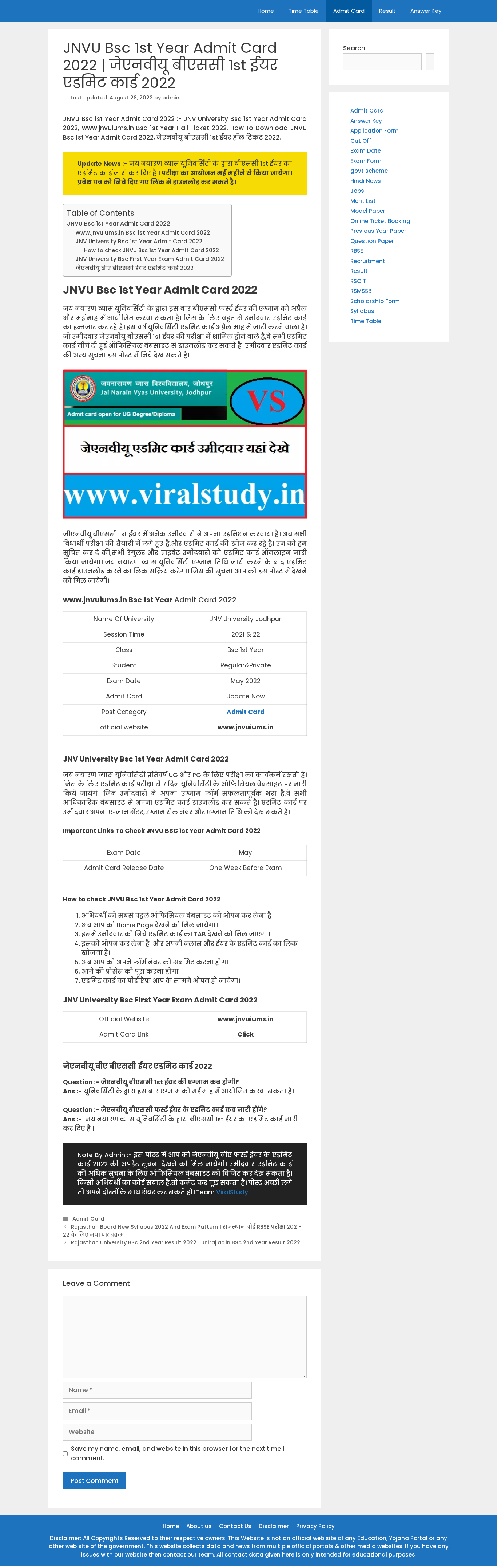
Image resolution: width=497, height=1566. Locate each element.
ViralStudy (232, 1192)
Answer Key (425, 11)
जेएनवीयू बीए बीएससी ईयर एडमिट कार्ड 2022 (135, 268)
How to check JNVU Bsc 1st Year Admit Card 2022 (151, 250)
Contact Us (235, 1526)
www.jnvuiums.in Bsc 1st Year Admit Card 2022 (143, 232)
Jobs (357, 191)
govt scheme (369, 171)
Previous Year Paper (378, 231)
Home (266, 11)
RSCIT (358, 281)
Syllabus (362, 311)
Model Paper (367, 211)
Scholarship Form (375, 301)
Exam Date (365, 150)
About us (199, 1526)
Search (354, 48)
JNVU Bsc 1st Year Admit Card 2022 (118, 223)
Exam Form (366, 161)
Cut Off (360, 141)
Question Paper (372, 241)
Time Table (304, 11)
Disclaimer (274, 1526)
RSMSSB (360, 291)
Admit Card (349, 11)
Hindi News (365, 181)
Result (387, 11)
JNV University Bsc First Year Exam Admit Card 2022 (150, 259)
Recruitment (367, 261)
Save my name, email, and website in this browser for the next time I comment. (177, 1453)
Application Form (374, 130)
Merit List (363, 201)
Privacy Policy (315, 1526)
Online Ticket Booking (380, 221)
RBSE (356, 251)
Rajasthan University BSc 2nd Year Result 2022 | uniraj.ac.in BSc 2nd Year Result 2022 (185, 1242)
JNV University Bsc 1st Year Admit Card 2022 (139, 241)
